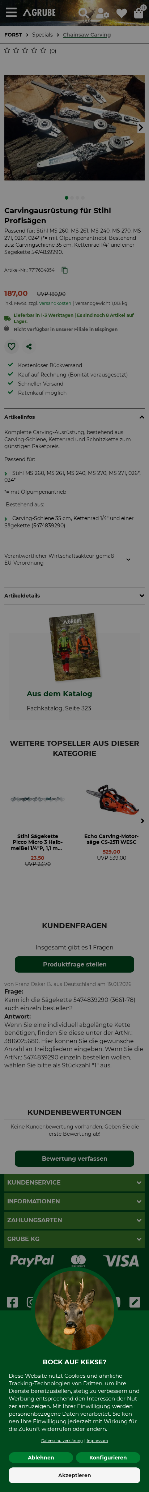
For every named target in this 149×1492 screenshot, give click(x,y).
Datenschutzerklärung (62, 1440)
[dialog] (74, 746)
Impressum (97, 1440)
